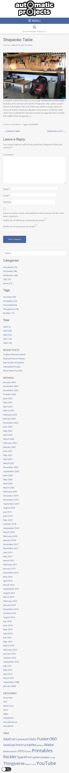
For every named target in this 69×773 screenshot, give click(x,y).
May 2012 (7, 669)
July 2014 (7, 621)
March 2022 (8, 439)
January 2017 (9, 568)
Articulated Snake (11, 366)
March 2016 (8, 584)
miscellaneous (10, 722)
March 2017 (8, 560)
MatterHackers (10, 751)
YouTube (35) (9, 296)
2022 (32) (7, 334)
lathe (5, 713)
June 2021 (8, 451)
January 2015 (9, 605)
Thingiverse (14, 763)
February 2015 (10, 601)
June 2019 (8, 515)
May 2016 (7, 576)
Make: (49, 744)
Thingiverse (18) (10, 309)
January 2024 (9, 382)
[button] (6, 769)
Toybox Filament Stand (14, 354)
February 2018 (10, 536)
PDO (21, 751)
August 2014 (9, 617)
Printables (42, 750)
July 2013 (7, 637)
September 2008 (11, 682)
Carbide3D (33, 124)
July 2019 (7, 511)
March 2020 (8, 487)
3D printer (8, 697)
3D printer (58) (10, 271)
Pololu (28, 751)
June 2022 (8, 426)
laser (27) (7, 283)
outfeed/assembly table (52, 100)
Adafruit (9, 739)
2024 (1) (6, 326)
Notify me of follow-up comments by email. (23, 220)
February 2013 (10, 649)
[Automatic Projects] (34, 8)
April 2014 (8, 633)
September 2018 (11, 528)
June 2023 (8, 398)
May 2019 (7, 520)
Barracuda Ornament (13, 362)
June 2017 (8, 552)
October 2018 (9, 524)
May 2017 (7, 556)
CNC (5, 701)
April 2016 (8, 580)
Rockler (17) (8, 313)
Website (7, 202)
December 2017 (10, 544)
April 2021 (8, 459)
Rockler (10, 756)
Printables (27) (10, 301)
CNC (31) (7, 279)
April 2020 (8, 483)
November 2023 (10, 390)
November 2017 (10, 548)
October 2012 (9, 657)
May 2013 (7, 641)
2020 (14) (7, 343)
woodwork (16, 124)
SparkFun (24, 757)
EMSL (33, 739)
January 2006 (9, 686)
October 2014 (9, 613)
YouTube (46, 763)
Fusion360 (47, 739)
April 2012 (8, 674)
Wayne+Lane (30, 764)
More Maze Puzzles (12, 370)
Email (6, 195)
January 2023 (9, 418)
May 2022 (7, 430)
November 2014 (10, 609)
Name (7, 189)
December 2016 (10, 572)
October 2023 (9, 394)
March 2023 (8, 410)
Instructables (26, 744)
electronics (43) (10, 275)
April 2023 (8, 406)
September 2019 (11, 503)
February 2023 (10, 414)
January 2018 (9, 540)
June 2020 (8, 475)
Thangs (52, 757)
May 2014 (7, 629)
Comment (8, 154)
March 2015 (8, 596)
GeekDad (9, 745)
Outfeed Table (11, 131)
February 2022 (10, 442)
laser (5, 709)
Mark (30, 45)
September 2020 (11, 471)
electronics (8, 705)
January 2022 (9, 447)
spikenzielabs (40, 757)
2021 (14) (7, 338)
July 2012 (7, 665)
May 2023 (7, 402)
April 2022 (8, 434)
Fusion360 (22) (10, 305)
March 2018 (8, 532)
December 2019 (10, 495)
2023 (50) (7, 330)
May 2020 (7, 479)
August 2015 (9, 593)
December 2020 (10, 467)
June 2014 (8, 625)
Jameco (40, 745)
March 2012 (8, 678)
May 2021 (7, 455)
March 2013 (8, 645)
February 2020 (10, 491)
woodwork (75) (10, 267)
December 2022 (10, 422)
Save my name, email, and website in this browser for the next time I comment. (33, 215)
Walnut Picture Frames (14, 358)
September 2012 (11, 661)
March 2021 (8, 463)
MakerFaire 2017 (56, 131)
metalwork (8, 717)
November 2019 (10, 499)
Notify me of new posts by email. (19, 226)
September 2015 (11, 588)
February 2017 (10, 564)
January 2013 (9, 653)
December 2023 (10, 386)
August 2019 (9, 507)
